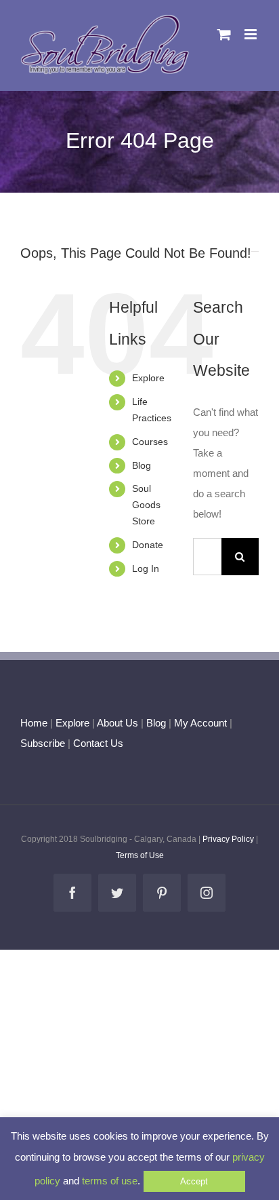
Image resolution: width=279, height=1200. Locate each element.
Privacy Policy (228, 839)
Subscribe (42, 743)
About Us (117, 723)
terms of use (109, 1180)
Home (33, 723)
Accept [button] (194, 1181)
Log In (145, 568)
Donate (147, 544)
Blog (141, 465)
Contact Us (96, 743)
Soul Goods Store (146, 504)
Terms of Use (140, 855)
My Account (200, 723)
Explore (148, 377)
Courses (150, 441)
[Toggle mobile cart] (224, 34)
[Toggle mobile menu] (251, 34)
